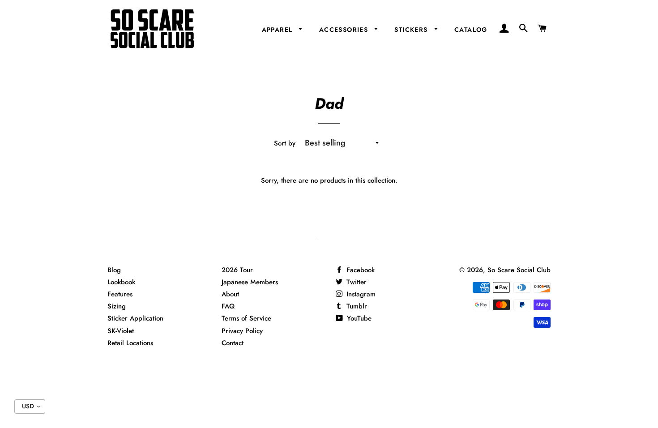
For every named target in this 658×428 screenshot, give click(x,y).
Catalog (470, 29)
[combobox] (29, 406)
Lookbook (121, 282)
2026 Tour (237, 270)
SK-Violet (120, 331)
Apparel (278, 29)
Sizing (116, 306)
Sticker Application (135, 318)
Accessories (345, 29)
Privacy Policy (242, 331)
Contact (233, 343)
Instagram (360, 294)
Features (119, 294)
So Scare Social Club (519, 270)
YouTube (358, 318)
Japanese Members (250, 282)
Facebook (359, 270)
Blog (114, 270)
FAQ (228, 306)
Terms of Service (246, 318)
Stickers (412, 29)
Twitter (355, 282)
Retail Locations (130, 343)
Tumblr (355, 306)
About (230, 294)
